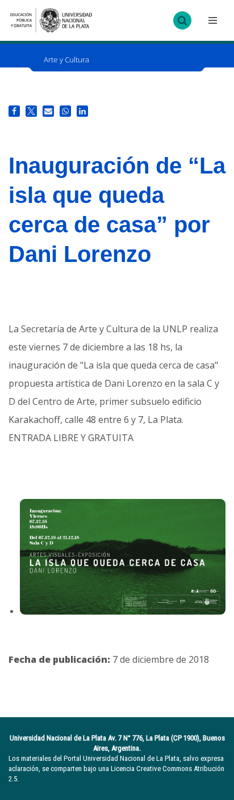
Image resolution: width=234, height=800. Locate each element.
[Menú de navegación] (211, 20)
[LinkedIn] (82, 111)
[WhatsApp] (65, 111)
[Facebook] (14, 111)
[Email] (48, 111)
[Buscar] (182, 20)
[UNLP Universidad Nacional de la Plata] (51, 20)
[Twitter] (31, 111)
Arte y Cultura (66, 59)
